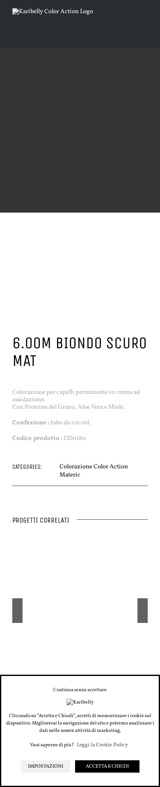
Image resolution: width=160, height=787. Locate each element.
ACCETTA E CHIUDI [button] (107, 766)
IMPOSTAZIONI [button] (45, 766)
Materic (69, 475)
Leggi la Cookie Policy (102, 745)
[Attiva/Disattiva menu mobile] (144, 25)
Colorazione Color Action (93, 467)
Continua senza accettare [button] (80, 690)
